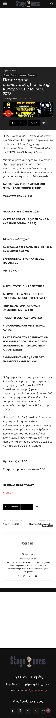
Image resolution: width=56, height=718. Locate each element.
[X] (36, 711)
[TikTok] (31, 576)
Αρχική (6, 71)
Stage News (12, 99)
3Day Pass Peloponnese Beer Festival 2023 (41, 525)
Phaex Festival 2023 (11, 524)
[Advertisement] (28, 37)
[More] (44, 123)
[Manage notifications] (48, 710)
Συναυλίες (32, 75)
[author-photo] (28, 550)
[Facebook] (19, 576)
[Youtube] (37, 576)
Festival (14, 75)
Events (15, 71)
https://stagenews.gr (28, 558)
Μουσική (22, 75)
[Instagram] (25, 576)
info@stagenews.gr (35, 690)
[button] (4, 4)
